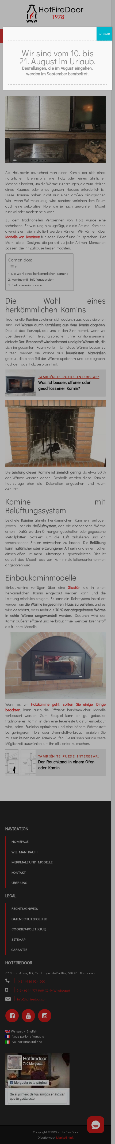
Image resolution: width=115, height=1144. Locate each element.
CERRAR (104, 33)
